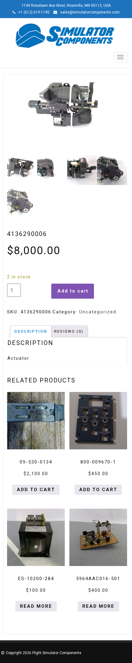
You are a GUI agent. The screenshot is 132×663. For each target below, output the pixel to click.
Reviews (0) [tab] (68, 331)
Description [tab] (30, 331)
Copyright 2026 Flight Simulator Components (43, 653)
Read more (36, 606)
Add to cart (72, 291)
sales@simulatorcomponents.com (90, 12)
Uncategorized (97, 312)
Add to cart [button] (36, 489)
